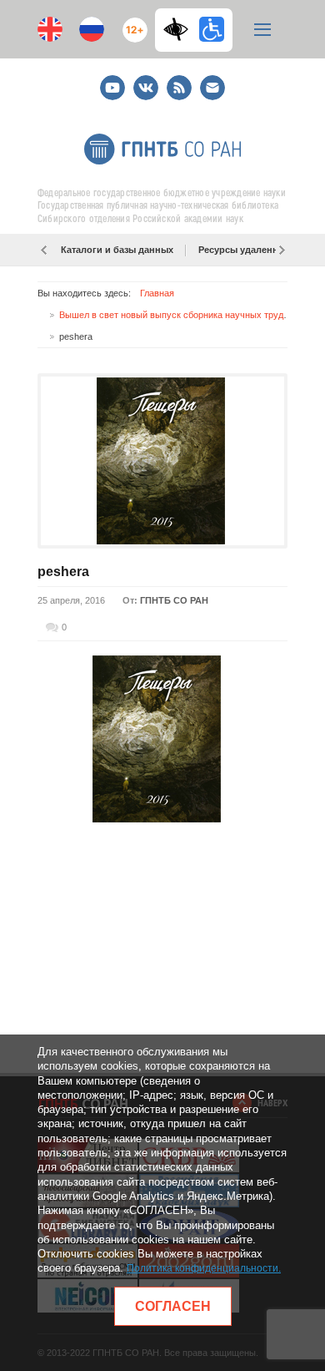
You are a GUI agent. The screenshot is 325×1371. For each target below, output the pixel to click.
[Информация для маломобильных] (211, 29)
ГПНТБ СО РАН (174, 600)
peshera (63, 571)
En (50, 29)
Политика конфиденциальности (202, 1268)
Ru (91, 29)
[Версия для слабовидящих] (180, 29)
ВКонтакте (145, 80)
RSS (177, 80)
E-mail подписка (212, 87)
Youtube (112, 80)
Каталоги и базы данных (117, 250)
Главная (157, 293)
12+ (131, 23)
